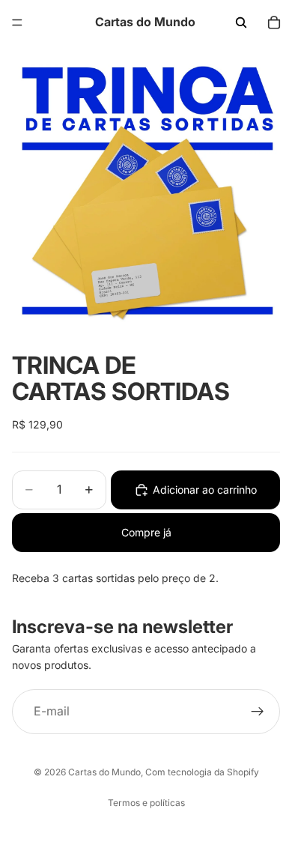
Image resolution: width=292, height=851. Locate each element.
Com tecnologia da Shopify (202, 772)
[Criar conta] (257, 711)
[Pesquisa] (241, 22)
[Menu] (17, 22)
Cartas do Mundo (104, 772)
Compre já (146, 532)
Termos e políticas (146, 802)
